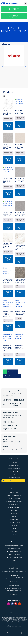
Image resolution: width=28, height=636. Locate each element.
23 (10, 375)
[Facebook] (12, 603)
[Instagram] (8, 603)
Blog (14, 474)
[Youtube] (15, 603)
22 (5, 375)
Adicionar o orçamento (8, 126)
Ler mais (18, 318)
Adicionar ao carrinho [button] (8, 119)
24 (14, 375)
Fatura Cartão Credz (14, 477)
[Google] (19, 603)
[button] (25, 3)
